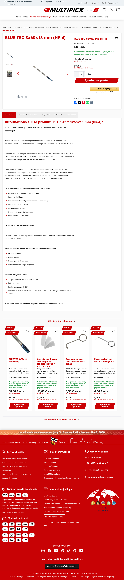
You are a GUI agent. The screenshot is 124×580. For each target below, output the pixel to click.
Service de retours (9, 478)
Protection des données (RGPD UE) (57, 508)
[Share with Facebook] (76, 102)
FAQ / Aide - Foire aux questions (14, 459)
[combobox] (90, 10)
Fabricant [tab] (58, 115)
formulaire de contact (104, 477)
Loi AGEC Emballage (52, 474)
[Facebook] (49, 551)
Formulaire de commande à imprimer (17, 474)
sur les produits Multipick (47, 577)
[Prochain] (67, 74)
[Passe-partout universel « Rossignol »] (104, 342)
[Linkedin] (81, 551)
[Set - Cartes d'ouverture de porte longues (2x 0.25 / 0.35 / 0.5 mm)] (47, 342)
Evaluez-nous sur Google (79, 577)
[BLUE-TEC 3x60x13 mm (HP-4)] (43, 73)
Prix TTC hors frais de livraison (84, 68)
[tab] (9, 115)
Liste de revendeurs (51, 459)
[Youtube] (56, 551)
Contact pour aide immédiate (14, 463)
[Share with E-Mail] (91, 102)
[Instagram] (43, 551)
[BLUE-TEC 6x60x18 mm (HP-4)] (19, 342)
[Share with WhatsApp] (87, 102)
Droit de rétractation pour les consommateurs (62, 504)
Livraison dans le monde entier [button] (22, 489)
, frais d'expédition (53, 574)
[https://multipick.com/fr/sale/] (62, 432)
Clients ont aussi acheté (60, 321)
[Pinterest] (75, 551)
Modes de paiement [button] (18, 518)
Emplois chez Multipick (100, 577)
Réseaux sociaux (50, 462)
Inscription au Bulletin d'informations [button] (62, 559)
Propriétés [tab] (46, 115)
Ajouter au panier (19, 406)
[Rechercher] (96, 10)
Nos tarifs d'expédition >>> (12, 512)
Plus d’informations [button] (60, 452)
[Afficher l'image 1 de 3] (18, 97)
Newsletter (6, 470)
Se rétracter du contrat (54, 517)
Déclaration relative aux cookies (56, 512)
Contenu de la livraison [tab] (28, 115)
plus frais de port (80, 62)
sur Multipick (63, 577)
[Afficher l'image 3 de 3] (26, 97)
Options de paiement (52, 470)
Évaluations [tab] (71, 115)
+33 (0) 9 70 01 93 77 (96, 463)
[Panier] (118, 9)
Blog (112, 577)
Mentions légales (50, 496)
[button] (104, 90)
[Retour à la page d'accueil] (64, 10)
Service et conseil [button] (98, 451)
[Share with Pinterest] (83, 102)
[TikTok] (62, 551)
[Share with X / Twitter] (80, 102)
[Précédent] (18, 74)
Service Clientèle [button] (15, 452)
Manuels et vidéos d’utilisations (14, 466)
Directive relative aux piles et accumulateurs (61, 478)
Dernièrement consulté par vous (60, 420)
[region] (37, 73)
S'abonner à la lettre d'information (61, 566)
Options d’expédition (52, 466)
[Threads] (68, 551)
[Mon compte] (111, 9)
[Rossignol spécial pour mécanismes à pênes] (76, 342)
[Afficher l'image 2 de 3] (22, 97)
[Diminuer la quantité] (76, 74)
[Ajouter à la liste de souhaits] (116, 38)
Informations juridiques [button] (61, 489)
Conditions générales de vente (55, 500)
